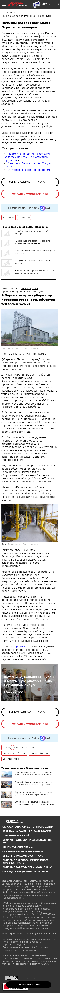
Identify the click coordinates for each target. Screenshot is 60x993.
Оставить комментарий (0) (30, 193)
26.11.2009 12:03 (9, 12)
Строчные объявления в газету (23, 851)
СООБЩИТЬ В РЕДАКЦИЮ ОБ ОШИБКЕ (25, 871)
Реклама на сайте (14, 831)
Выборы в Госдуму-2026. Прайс (22, 855)
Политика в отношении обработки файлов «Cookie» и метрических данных (26, 948)
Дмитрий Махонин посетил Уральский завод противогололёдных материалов (33, 773)
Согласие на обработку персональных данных (28, 939)
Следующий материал (29, 985)
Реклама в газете (40, 831)
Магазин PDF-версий (16, 835)
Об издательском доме (18, 826)
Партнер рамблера (29, 978)
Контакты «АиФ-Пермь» (17, 847)
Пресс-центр (44, 826)
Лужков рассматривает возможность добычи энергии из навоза (32, 242)
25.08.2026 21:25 (9, 288)
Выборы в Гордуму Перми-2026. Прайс (27, 867)
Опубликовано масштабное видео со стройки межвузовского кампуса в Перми (35, 803)
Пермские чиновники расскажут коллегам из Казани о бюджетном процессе (27, 157)
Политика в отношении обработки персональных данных (22, 943)
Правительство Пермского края (19, 348)
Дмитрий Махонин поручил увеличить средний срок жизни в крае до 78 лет (33, 783)
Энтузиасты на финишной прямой (30, 169)
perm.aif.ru (22, 646)
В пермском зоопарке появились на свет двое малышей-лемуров (34, 271)
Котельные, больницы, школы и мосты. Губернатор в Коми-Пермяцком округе (29, 681)
